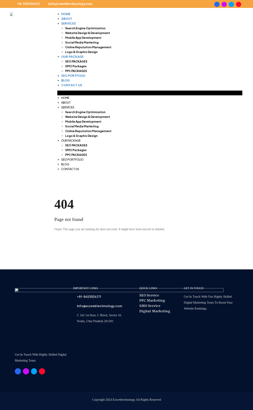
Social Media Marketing (82, 42)
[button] (149, 93)
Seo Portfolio (73, 75)
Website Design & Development (87, 33)
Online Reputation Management (88, 47)
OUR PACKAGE (72, 56)
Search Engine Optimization (85, 28)
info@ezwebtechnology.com (99, 306)
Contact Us (71, 85)
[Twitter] (231, 4)
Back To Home (71, 241)
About (66, 18)
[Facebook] (216, 4)
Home (65, 14)
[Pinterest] (224, 4)
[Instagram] (238, 4)
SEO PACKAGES (76, 61)
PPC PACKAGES (76, 71)
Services (68, 23)
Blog (65, 80)
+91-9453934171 (89, 296)
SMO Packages (76, 66)
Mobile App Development (83, 37)
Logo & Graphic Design (81, 52)
